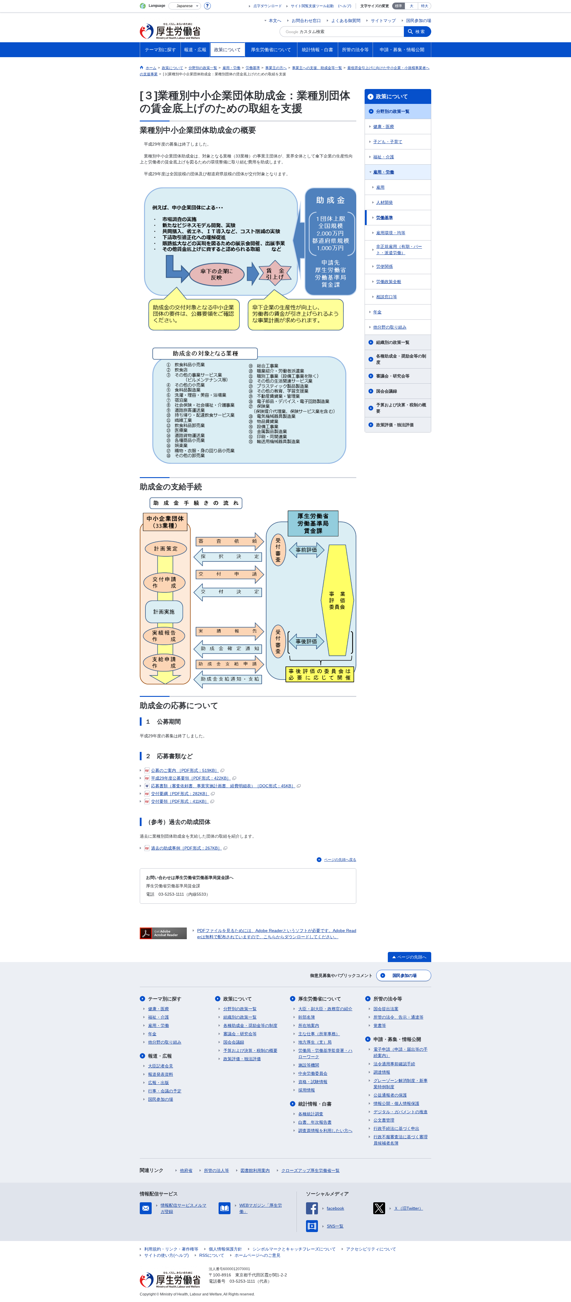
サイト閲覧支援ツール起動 (312, 6)
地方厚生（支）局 (315, 1042)
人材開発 (384, 202)
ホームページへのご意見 (257, 1255)
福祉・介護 (383, 156)
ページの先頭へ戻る (340, 860)
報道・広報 (160, 1056)
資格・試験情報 (312, 1081)
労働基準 (384, 217)
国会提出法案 (386, 1008)
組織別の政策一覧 (393, 342)
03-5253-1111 (242, 1281)
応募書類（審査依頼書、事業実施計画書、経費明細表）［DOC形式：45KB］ (223, 785)
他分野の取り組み (390, 327)
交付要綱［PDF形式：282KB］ (180, 793)
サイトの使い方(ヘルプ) (166, 1255)
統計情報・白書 (315, 1103)
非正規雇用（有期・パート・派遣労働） (399, 249)
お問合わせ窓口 (306, 20)
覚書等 (380, 1025)
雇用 (380, 187)
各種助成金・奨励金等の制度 (401, 359)
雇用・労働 (383, 172)
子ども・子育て (387, 141)
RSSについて (211, 1255)
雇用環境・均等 (390, 232)
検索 (420, 31)
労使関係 (384, 266)
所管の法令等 (388, 998)
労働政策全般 (388, 281)
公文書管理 (384, 1120)
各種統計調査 (310, 1113)
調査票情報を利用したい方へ (325, 1130)
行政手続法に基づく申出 (396, 1128)
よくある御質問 (345, 20)
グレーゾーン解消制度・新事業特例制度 (401, 1083)
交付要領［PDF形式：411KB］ (180, 801)
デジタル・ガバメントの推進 (401, 1111)
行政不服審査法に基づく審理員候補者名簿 (401, 1139)
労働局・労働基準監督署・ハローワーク (325, 1053)
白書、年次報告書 (315, 1122)
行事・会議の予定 (164, 1091)
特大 (424, 6)
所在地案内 (308, 1025)
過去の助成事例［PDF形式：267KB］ (186, 848)
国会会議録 (386, 391)
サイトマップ (383, 20)
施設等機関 (308, 1065)
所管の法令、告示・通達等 (398, 1017)
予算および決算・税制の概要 (401, 407)
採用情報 (306, 1090)
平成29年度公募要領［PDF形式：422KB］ (191, 778)
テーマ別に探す (164, 998)
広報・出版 (158, 1082)
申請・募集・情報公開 (397, 1039)
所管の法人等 (216, 1170)
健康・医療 (383, 126)
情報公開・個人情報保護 (396, 1103)
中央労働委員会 (312, 1073)
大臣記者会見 (160, 1066)
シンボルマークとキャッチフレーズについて (294, 1249)
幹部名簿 (306, 1017)
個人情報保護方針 (225, 1249)
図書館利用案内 (255, 1170)
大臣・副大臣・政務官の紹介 (325, 1008)
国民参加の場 (418, 20)
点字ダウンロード (267, 6)
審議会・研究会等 (393, 376)
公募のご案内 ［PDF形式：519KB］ (185, 770)
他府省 (186, 1170)
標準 (398, 6)
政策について (392, 96)
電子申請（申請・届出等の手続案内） (401, 1052)
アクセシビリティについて (371, 1249)
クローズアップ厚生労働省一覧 (310, 1170)
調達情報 (382, 1072)
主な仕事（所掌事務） (319, 1033)
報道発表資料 (160, 1074)
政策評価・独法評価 (395, 424)
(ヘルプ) (344, 6)
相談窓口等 (386, 296)
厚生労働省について (319, 998)
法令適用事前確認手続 (394, 1063)
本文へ (275, 20)
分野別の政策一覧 (393, 111)
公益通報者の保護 (390, 1095)
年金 (377, 312)
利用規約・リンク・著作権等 (171, 1249)
